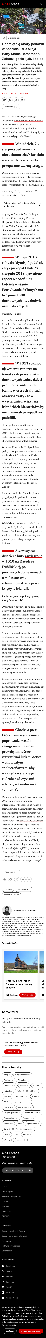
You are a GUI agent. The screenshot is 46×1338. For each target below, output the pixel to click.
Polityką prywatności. (11, 1316)
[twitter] (16, 879)
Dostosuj (10, 1331)
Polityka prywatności (11, 1246)
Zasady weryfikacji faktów (13, 1231)
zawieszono (33, 556)
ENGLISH (6, 1216)
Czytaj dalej (27, 995)
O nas (4, 1186)
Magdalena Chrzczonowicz (26, 910)
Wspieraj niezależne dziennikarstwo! (18, 1163)
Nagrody (6, 1201)
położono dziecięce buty (24, 535)
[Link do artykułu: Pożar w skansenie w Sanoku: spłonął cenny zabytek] (21, 962)
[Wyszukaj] (41, 3)
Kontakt (5, 1206)
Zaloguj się (12, 1052)
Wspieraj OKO (8, 1191)
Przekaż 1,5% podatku (11, 1196)
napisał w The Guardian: (30, 821)
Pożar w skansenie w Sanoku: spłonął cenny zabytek (19, 984)
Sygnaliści (6, 1211)
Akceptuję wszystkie (30, 1331)
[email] (23, 879)
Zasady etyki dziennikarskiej (14, 1236)
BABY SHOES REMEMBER (28, 121)
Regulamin (6, 1241)
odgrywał (15, 513)
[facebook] (10, 879)
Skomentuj (10, 106)
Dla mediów (7, 1251)
